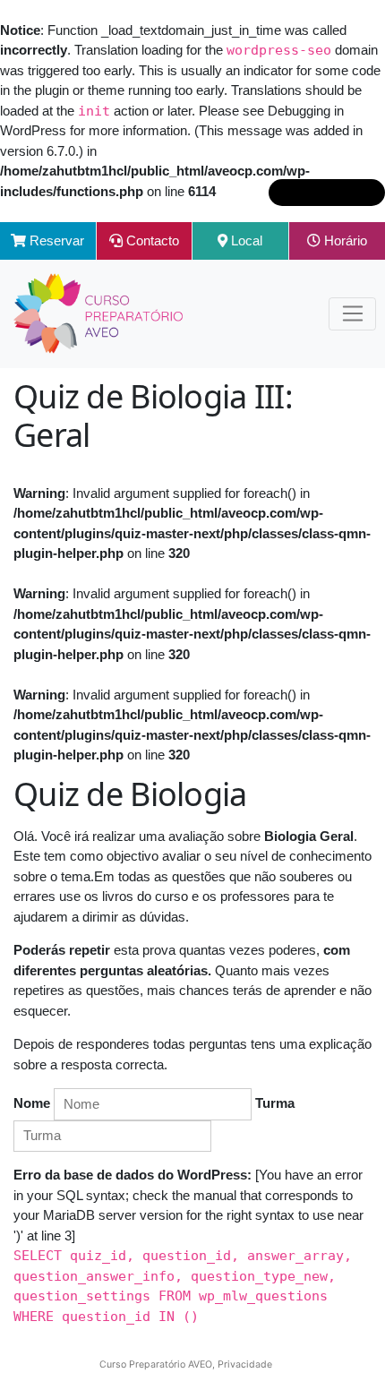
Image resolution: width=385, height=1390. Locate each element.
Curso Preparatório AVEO (155, 1364)
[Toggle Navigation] (352, 314)
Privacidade (245, 1364)
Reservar (55, 240)
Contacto (151, 240)
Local (244, 240)
